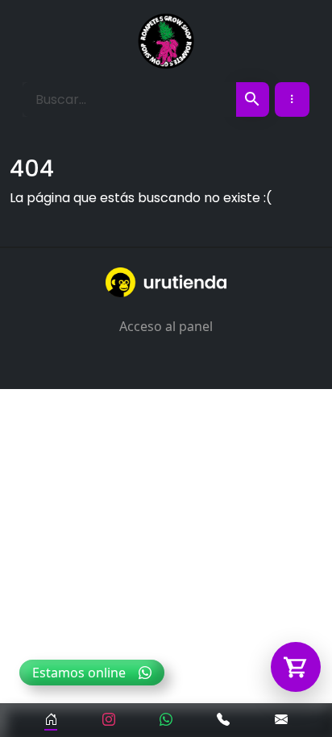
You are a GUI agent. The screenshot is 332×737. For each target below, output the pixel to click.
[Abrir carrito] (296, 667)
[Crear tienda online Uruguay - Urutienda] (166, 282)
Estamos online (79, 672)
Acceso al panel (166, 326)
